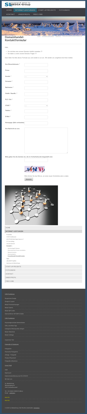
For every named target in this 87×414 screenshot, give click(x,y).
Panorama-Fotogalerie (11, 352)
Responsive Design (10, 298)
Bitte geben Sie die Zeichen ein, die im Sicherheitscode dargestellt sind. (29, 157)
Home (9, 10)
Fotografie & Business (11, 361)
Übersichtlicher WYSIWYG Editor (14, 314)
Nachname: (9, 87)
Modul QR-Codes (10, 311)
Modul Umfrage (9, 335)
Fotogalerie (8, 349)
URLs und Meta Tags (11, 325)
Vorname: (8, 81)
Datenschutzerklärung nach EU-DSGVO (16, 376)
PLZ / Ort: (9, 99)
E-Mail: (8, 116)
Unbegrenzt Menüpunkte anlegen (14, 329)
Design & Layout (9, 301)
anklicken (12, 393)
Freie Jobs (38, 14)
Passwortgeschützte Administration (15, 322)
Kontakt (10, 14)
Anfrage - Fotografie (10, 355)
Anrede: (8, 76)
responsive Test (9, 340)
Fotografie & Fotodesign (12, 344)
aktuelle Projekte (11, 261)
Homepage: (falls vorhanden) (14, 122)
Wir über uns (8, 379)
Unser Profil (24, 14)
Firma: (7, 70)
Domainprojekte (12, 254)
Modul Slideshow (10, 332)
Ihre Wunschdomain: (12, 64)
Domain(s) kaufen (12, 252)
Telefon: (8, 110)
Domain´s (58, 36)
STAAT (8, 105)
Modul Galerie (9, 307)
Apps (7, 258)
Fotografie (64, 10)
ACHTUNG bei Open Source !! (15, 239)
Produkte (9, 234)
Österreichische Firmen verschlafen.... (17, 250)
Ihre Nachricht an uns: (12, 128)
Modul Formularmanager (12, 304)
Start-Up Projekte (47, 10)
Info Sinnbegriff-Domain (14, 248)
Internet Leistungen (25, 10)
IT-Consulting (10, 241)
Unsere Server (10, 243)
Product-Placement (10, 358)
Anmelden (37, 408)
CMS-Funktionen (11, 237)
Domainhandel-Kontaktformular (16, 256)
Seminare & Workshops (13, 263)
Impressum (8, 373)
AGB (6, 370)
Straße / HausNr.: (11, 93)
